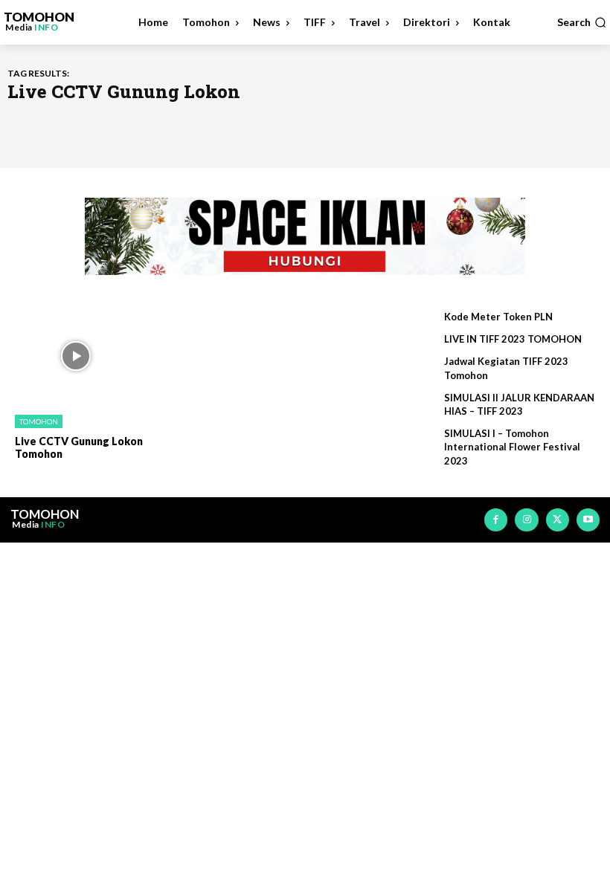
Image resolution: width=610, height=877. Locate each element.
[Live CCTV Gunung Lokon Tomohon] (75, 356)
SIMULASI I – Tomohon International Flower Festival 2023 (512, 446)
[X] (557, 519)
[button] (581, 22)
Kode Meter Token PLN (498, 317)
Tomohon (38, 421)
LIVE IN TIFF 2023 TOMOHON (513, 339)
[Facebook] (495, 519)
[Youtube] (588, 519)
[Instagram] (526, 519)
